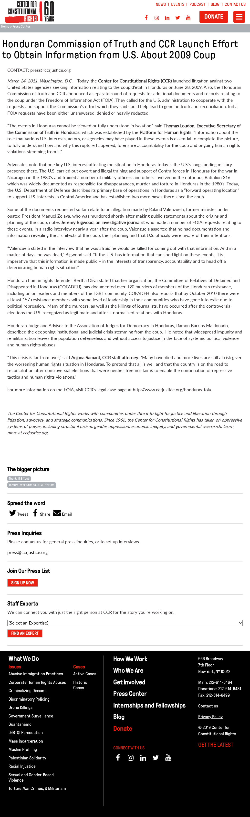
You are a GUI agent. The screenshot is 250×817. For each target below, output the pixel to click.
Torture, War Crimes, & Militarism (32, 485)
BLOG (215, 4)
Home (5, 26)
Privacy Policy (210, 716)
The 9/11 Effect (19, 478)
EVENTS (177, 4)
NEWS (161, 4)
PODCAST (197, 4)
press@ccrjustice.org (27, 552)
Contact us (208, 706)
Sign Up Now (22, 582)
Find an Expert (25, 633)
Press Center (21, 26)
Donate (213, 16)
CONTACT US (235, 4)
